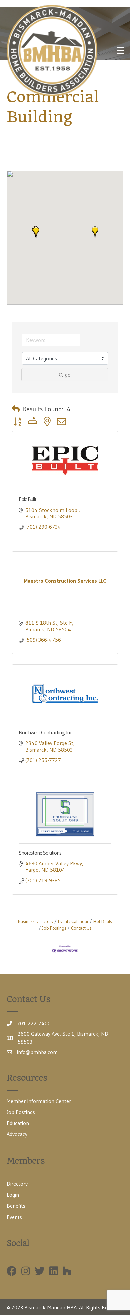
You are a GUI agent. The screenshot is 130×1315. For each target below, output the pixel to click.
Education (18, 1123)
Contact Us (81, 928)
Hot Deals (102, 921)
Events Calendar (73, 921)
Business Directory (35, 921)
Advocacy (17, 1134)
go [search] (68, 374)
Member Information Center (39, 1101)
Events (14, 1217)
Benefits (16, 1205)
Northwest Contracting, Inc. (45, 732)
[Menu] (120, 50)
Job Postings (54, 928)
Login (13, 1194)
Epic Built (27, 499)
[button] (36, 232)
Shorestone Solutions (40, 852)
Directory (17, 1183)
